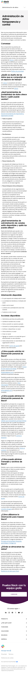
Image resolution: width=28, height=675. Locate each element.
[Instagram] (9, 613)
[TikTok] (22, 613)
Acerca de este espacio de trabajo (13, 367)
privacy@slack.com (6, 390)
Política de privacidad (17, 71)
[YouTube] (19, 613)
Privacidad (4, 654)
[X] (15, 613)
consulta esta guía (6, 509)
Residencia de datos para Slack (10, 571)
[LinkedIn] (6, 613)
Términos (11, 654)
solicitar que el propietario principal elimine (13, 421)
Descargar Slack (5, 650)
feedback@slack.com (7, 372)
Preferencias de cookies (7, 658)
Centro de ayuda (14, 346)
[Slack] (5, 2)
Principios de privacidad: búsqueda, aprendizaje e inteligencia (11, 542)
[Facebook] (12, 613)
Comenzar (14, 594)
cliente (11, 60)
